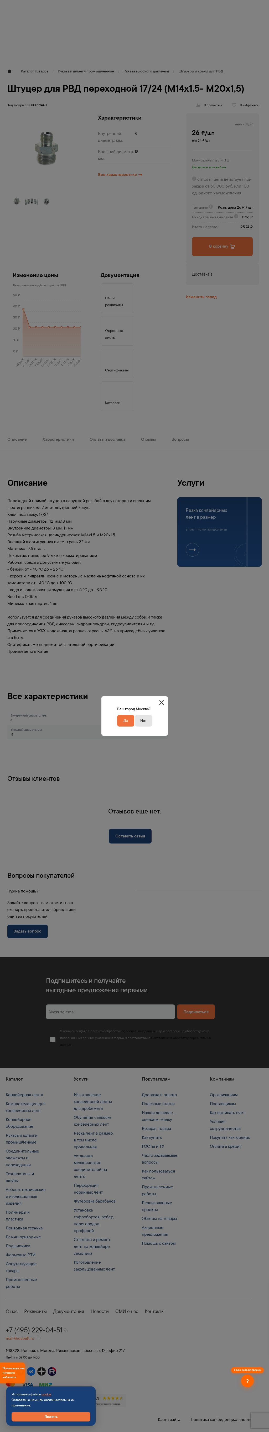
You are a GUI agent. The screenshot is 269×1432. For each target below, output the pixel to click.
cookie (46, 1394)
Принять (51, 1416)
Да (125, 720)
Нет (143, 720)
